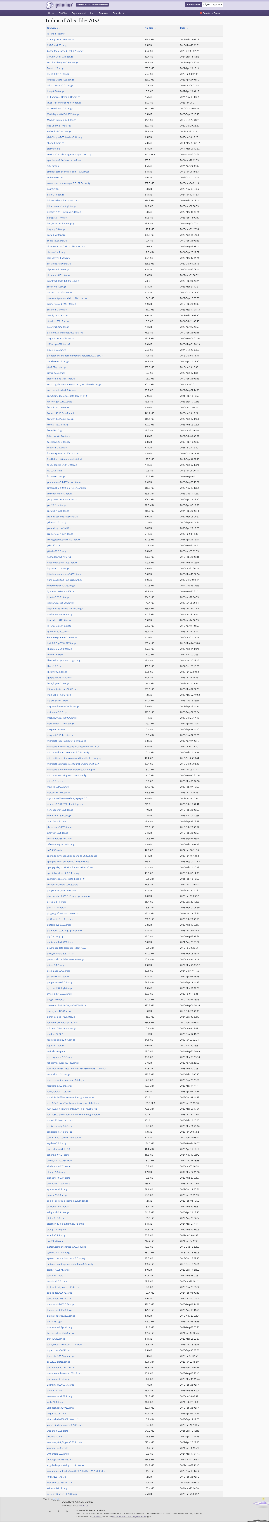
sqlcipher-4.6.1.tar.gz (58, 1206)
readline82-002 (55, 1034)
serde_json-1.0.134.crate (59, 1160)
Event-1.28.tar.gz (55, 68)
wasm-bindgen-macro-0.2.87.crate (65, 1424)
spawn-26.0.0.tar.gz (57, 1195)
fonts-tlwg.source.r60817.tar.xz (63, 453)
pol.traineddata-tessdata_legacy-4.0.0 (66, 947)
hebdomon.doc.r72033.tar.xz (62, 562)
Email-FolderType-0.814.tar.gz (62, 62)
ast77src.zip (53, 165)
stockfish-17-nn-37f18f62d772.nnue (65, 1223)
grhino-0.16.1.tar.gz (57, 522)
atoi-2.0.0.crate (55, 177)
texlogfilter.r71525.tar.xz (59, 1298)
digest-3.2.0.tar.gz (56, 349)
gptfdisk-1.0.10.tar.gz (58, 510)
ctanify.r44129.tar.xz (57, 315)
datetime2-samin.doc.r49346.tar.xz (65, 332)
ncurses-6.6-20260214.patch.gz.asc (65, 804)
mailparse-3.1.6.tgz (57, 712)
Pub (92, 13)
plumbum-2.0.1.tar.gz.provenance (65, 930)
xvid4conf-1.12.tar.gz (58, 1488)
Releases (103, 13)
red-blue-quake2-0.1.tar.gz (61, 1039)
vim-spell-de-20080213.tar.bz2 (63, 1419)
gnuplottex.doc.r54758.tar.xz (62, 499)
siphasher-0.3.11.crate (58, 1177)
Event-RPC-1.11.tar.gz (58, 73)
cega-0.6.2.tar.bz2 (56, 234)
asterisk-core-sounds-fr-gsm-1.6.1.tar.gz (68, 171)
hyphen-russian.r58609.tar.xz (62, 591)
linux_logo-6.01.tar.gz (58, 683)
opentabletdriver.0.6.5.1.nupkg (63, 873)
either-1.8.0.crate (56, 372)
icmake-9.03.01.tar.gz (58, 597)
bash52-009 (53, 188)
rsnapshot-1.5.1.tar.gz (58, 1074)
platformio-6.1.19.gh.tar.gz (61, 919)
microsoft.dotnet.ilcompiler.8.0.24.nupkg (68, 752)
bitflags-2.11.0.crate (57, 217)
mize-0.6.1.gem (55, 781)
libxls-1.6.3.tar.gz (56, 666)
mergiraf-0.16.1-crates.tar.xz (62, 735)
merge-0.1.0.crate (56, 729)
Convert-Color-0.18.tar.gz (60, 56)
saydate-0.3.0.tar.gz (57, 1143)
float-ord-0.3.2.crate (57, 447)
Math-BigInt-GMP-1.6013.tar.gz (63, 114)
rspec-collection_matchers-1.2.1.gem (66, 1080)
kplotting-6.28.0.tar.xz (58, 631)
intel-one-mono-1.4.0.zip (60, 614)
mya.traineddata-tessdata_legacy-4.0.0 (67, 798)
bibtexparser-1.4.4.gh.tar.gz (61, 206)
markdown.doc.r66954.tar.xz (62, 717)
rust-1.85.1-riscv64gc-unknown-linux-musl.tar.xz (72, 1108)
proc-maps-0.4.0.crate (58, 970)
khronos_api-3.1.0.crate (59, 625)
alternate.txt (53, 148)
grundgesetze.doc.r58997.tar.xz (63, 539)
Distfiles (63, 13)
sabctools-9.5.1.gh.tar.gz (59, 1131)
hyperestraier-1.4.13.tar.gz (61, 585)
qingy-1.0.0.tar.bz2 (56, 999)
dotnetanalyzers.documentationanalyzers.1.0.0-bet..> (75, 355)
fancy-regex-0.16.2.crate (59, 401)
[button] (193, 4)
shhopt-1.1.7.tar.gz (57, 1172)
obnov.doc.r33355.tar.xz (59, 827)
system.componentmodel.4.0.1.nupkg (66, 1246)
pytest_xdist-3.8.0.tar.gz (59, 993)
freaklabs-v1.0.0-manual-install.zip (65, 459)
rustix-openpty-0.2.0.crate (60, 1126)
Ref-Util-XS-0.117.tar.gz (59, 131)
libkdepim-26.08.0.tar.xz (59, 648)
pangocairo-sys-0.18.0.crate (61, 890)
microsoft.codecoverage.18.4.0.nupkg (66, 740)
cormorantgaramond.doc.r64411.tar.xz (67, 298)
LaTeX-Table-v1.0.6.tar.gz (60, 108)
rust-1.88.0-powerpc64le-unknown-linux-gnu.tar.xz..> (74, 1114)
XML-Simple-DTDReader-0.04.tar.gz (65, 137)
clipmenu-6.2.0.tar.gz (58, 269)
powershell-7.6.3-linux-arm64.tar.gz (65, 959)
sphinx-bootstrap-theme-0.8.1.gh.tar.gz (67, 1200)
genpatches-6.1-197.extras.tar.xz (64, 482)
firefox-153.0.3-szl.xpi (58, 424)
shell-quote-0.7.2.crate (59, 1166)
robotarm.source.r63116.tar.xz (63, 1062)
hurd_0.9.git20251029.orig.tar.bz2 (64, 579)
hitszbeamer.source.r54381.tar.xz (64, 574)
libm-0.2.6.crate (55, 654)
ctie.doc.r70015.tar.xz (58, 321)
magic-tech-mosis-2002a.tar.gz (63, 706)
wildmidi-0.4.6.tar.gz (57, 1436)
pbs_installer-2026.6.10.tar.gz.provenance (69, 896)
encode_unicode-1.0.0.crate (61, 390)
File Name (52, 27)
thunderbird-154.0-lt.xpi (59, 1310)
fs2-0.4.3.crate (54, 470)
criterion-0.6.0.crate (57, 309)
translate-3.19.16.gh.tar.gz (60, 1355)
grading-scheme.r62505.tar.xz (62, 516)
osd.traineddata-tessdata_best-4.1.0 (66, 878)
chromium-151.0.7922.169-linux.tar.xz (66, 246)
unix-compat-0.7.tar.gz (59, 1378)
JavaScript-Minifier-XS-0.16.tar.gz (64, 102)
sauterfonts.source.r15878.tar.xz (64, 1137)
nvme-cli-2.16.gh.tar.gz (59, 815)
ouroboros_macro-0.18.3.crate (62, 884)
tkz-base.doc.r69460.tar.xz (60, 1332)
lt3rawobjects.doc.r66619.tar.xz (63, 689)
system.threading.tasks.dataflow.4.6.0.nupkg (70, 1264)
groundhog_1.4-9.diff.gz (59, 528)
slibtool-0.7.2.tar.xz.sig (58, 1183)
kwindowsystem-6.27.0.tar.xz (62, 637)
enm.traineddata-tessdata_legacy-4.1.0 (67, 395)
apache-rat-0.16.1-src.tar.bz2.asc (64, 160)
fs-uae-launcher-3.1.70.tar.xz (62, 464)
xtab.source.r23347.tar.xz (60, 1482)
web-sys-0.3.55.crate (57, 1430)
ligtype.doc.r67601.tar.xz (60, 677)
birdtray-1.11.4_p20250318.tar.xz (64, 211)
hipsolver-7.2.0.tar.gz (58, 568)
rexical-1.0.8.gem (56, 1051)
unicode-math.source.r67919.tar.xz (65, 1373)
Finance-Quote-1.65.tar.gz (60, 79)
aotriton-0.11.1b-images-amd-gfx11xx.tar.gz (69, 154)
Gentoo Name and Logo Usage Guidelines (129, 1516)
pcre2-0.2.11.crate (56, 901)
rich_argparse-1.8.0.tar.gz (60, 1057)
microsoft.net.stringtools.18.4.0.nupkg (67, 775)
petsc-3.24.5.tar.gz (56, 907)
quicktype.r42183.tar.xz (59, 1011)
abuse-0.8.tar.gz (55, 142)
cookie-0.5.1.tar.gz (56, 286)
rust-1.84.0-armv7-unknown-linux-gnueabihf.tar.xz (73, 1103)
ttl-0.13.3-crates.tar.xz (58, 1361)
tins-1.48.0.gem (55, 1321)
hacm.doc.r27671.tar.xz (59, 556)
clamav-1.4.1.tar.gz (57, 252)
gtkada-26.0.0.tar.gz (57, 551)
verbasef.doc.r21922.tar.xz (61, 1407)
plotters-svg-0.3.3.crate (59, 924)
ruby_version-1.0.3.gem (59, 1091)
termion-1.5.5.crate (57, 1281)
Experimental (79, 13)
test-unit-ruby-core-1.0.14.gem (63, 1287)
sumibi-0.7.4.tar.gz (56, 1235)
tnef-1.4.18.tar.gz (56, 1338)
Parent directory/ (56, 33)
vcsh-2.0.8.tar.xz (55, 1401)
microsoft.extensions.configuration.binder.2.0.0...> (73, 763)
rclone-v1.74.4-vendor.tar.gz (61, 1028)
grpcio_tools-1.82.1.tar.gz (60, 533)
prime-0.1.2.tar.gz (56, 965)
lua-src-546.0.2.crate (57, 700)
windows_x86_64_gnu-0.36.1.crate (64, 1442)
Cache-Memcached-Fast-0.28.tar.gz (65, 50)
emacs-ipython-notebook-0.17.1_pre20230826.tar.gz (74, 384)
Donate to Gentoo (211, 13)
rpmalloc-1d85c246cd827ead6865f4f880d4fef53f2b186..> (76, 1068)
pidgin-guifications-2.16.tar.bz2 (63, 913)
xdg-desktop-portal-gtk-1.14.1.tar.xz (65, 1465)
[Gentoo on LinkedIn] (67, 1511)
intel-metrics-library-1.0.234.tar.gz (65, 608)
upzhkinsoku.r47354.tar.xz (60, 1384)
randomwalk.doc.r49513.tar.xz (62, 1022)
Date (182, 27)
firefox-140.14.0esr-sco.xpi (60, 418)
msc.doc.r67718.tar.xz (58, 792)
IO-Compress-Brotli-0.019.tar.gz (63, 96)
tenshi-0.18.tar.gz (56, 1275)
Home (51, 13)
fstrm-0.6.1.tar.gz (56, 476)
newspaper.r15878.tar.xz (60, 809)
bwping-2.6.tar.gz (56, 229)
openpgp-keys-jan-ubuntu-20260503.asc (68, 861)
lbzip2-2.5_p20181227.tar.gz (61, 643)
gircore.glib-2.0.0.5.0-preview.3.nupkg (66, 487)
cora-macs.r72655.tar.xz (59, 292)
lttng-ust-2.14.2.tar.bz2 (59, 694)
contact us (83, 1505)
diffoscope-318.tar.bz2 (58, 344)
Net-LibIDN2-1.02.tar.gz (59, 125)
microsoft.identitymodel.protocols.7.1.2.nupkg (71, 769)
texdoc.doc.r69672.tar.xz (59, 1292)
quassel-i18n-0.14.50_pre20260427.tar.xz (68, 1005)
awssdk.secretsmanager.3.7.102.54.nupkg (68, 183)
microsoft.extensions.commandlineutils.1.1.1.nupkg (74, 758)
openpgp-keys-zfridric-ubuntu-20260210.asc (70, 867)
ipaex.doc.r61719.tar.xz (59, 620)
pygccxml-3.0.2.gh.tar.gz (59, 988)
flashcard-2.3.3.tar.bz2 (58, 441)
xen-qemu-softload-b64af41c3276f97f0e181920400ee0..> (76, 1470)
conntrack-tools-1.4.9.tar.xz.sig (63, 280)
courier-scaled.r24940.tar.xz (61, 303)
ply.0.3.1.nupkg (55, 936)
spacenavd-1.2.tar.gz (58, 1189)
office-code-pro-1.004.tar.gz (61, 844)
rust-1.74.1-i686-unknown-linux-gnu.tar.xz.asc (71, 1097)
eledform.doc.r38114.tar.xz (61, 378)
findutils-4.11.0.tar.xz (58, 407)
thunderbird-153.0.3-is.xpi (60, 1304)
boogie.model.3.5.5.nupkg (60, 223)
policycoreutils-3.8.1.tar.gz (60, 953)
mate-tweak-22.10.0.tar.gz (60, 723)
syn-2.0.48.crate (55, 1241)
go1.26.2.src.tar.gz (56, 505)
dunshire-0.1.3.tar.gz (58, 361)
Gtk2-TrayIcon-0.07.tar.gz (60, 85)
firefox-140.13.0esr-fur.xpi (60, 413)
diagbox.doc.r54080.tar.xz (60, 338)
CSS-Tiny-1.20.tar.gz (57, 45)
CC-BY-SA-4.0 (97, 1516)
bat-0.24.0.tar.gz (55, 194)
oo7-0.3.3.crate (54, 850)
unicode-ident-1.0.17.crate (61, 1367)
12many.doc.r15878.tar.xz (60, 39)
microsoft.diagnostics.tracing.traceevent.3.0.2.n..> (73, 746)
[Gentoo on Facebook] (58, 1511)
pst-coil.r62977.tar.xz (58, 976)
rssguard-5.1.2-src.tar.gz (60, 1085)
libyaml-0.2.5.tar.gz (57, 671)
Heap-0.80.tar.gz (55, 91)
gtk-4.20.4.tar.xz (55, 545)
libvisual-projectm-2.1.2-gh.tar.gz (64, 660)
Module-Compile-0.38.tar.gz (61, 119)
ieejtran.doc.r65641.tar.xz (60, 602)
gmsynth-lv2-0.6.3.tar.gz (59, 493)
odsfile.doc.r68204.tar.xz (59, 838)
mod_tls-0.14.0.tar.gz (58, 786)
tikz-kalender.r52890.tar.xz (61, 1315)
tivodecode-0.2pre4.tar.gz (60, 1327)
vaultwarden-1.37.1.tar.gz (60, 1396)
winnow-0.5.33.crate (57, 1447)
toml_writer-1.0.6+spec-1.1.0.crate (64, 1344)
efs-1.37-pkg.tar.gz (56, 367)
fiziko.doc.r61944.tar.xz (59, 436)
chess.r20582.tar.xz (57, 240)
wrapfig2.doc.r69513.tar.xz (61, 1459)
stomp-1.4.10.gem (56, 1229)
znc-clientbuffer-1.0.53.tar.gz (62, 1493)
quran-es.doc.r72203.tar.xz (61, 1016)
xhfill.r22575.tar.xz (56, 1476)
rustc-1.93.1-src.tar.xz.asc (60, 1120)
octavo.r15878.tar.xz (57, 832)
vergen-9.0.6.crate (56, 1413)
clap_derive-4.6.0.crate (59, 257)
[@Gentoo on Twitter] (50, 1511)
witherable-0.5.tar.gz (58, 1453)
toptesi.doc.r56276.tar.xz (60, 1350)
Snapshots (118, 13)
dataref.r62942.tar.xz (58, 326)
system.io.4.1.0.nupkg (58, 1252)
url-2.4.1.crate (54, 1390)
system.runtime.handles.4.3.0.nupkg (66, 1258)
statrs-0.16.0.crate (56, 1218)
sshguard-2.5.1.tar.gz (58, 1212)
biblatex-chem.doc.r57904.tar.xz (63, 200)
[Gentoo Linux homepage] (59, 5)
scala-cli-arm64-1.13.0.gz (60, 1149)
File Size (149, 27)
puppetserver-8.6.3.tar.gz (60, 982)
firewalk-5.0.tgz (55, 430)
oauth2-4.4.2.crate (56, 821)
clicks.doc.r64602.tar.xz (59, 263)
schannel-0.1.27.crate (58, 1154)
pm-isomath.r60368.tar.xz (60, 942)
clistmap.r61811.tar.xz (58, 275)
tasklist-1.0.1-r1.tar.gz (58, 1269)
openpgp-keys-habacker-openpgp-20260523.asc (72, 855)
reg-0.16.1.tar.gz (55, 1045)
